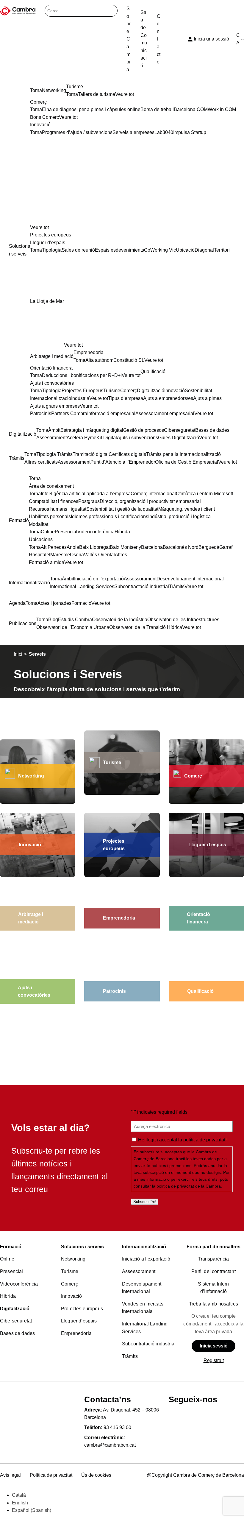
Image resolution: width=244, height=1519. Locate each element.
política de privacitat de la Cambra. (189, 1186)
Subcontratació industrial (149, 1343)
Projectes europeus (82, 1308)
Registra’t (214, 1360)
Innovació (71, 1296)
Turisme (69, 1271)
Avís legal (10, 1475)
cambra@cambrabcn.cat (110, 1445)
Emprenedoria (76, 1333)
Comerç (193, 775)
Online (7, 1258)
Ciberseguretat (16, 1320)
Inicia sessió (214, 1345)
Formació (10, 1246)
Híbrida (8, 1296)
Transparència (213, 1258)
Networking (31, 775)
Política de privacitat (51, 1475)
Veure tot (39, 227)
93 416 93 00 (117, 1427)
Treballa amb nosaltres (213, 1303)
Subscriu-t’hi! (144, 1201)
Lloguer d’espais (79, 1320)
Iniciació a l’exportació (146, 1258)
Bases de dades (17, 1333)
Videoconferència (19, 1283)
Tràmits (130, 1356)
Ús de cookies (96, 1475)
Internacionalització (144, 1246)
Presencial (11, 1271)
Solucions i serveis (82, 1246)
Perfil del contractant (213, 1271)
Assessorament (138, 1271)
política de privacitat (204, 1139)
